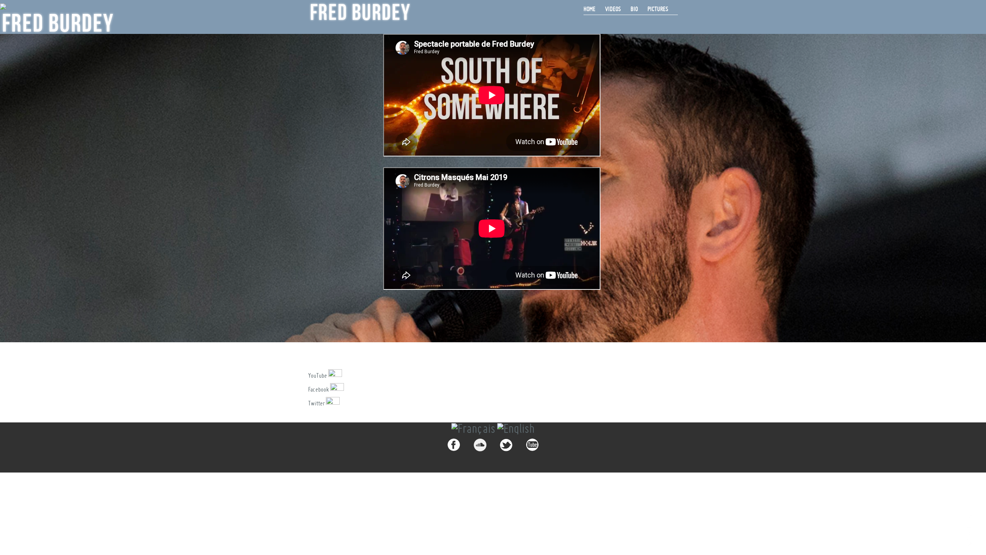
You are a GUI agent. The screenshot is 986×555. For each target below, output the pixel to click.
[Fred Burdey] (360, 12)
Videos (613, 9)
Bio (634, 9)
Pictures (657, 9)
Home (589, 9)
